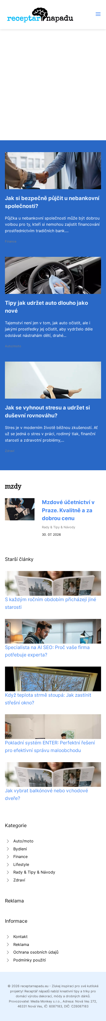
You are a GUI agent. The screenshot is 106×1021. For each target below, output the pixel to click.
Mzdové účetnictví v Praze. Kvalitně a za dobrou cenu (68, 510)
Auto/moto (13, 346)
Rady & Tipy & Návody (58, 527)
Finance (10, 241)
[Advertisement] (53, 85)
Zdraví (9, 451)
